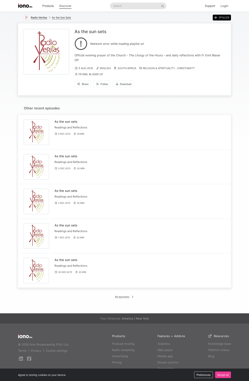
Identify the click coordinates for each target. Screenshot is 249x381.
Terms (22, 350)
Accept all (223, 375)
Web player (165, 350)
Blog (211, 356)
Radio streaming (123, 350)
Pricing (117, 362)
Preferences (204, 375)
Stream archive (167, 362)
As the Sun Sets (61, 17)
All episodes (122, 296)
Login (224, 6)
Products (48, 6)
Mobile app (165, 356)
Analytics (163, 344)
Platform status (218, 350)
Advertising (120, 356)
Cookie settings (56, 350)
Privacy (36, 350)
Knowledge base (219, 344)
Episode (224, 17)
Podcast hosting (123, 344)
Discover (65, 6)
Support (210, 6)
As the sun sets (66, 121)
